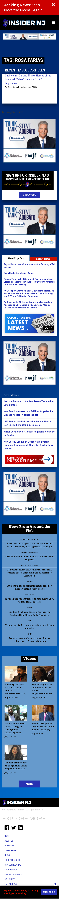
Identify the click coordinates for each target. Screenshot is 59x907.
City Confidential (13, 865)
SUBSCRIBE (29, 195)
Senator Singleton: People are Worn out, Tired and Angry (43, 726)
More (29, 784)
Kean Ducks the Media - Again (22, 7)
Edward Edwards (13, 874)
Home (7, 836)
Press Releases (11, 395)
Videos (29, 658)
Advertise (9, 845)
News (7, 855)
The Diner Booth (12, 860)
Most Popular (16, 258)
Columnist (10, 879)
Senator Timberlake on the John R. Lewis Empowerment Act (16, 765)
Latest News (43, 259)
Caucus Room (11, 869)
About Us (9, 841)
